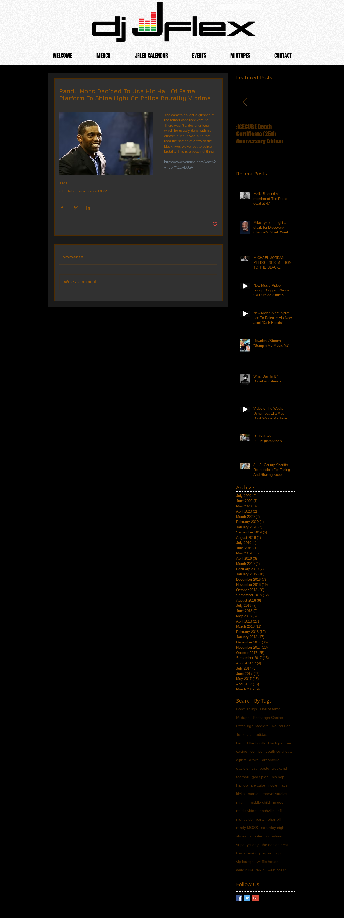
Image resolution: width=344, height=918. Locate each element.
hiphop (242, 785)
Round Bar (281, 726)
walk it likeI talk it (250, 870)
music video (246, 811)
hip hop (278, 777)
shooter (256, 836)
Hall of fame (75, 191)
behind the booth (250, 743)
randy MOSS (98, 191)
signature (274, 836)
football (242, 777)
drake (254, 760)
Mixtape (243, 717)
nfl (61, 191)
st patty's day (247, 845)
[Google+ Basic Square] (255, 898)
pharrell (274, 819)
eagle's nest (246, 768)
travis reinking (248, 853)
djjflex (241, 760)
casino (241, 751)
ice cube (258, 785)
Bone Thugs (246, 709)
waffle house (267, 862)
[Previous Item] (244, 102)
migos (278, 802)
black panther (279, 743)
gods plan (260, 777)
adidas (261, 734)
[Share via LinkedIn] (88, 207)
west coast (277, 870)
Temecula (244, 734)
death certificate (279, 751)
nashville (267, 811)
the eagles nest (275, 845)
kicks (240, 794)
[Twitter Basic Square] (247, 898)
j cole (272, 785)
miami (241, 802)
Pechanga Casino (268, 717)
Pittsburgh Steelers (252, 726)
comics (256, 751)
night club (244, 819)
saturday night (273, 827)
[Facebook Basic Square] (239, 898)
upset (268, 853)
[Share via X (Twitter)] (75, 207)
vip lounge (245, 862)
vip (278, 853)
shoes (241, 836)
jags (284, 785)
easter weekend (273, 768)
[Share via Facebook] (61, 207)
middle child (260, 802)
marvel (253, 794)
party (260, 819)
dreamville (271, 760)
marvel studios (275, 794)
